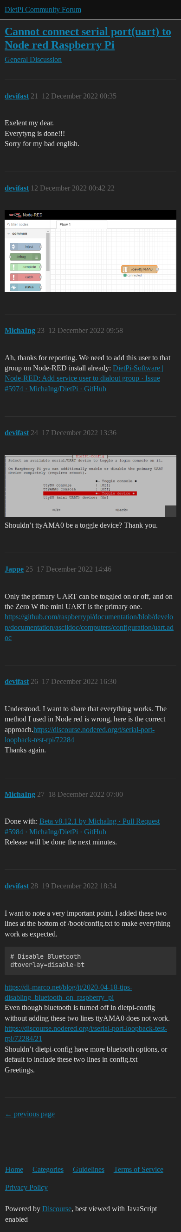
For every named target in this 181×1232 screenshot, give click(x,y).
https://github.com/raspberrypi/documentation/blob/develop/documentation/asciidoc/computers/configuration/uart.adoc (89, 627)
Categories (48, 1169)
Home (14, 1169)
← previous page (30, 1114)
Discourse (56, 1209)
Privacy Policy (26, 1187)
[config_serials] (90, 486)
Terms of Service (138, 1169)
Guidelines (88, 1169)
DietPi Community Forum (43, 9)
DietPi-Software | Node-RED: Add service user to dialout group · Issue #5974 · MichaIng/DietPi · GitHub (84, 378)
